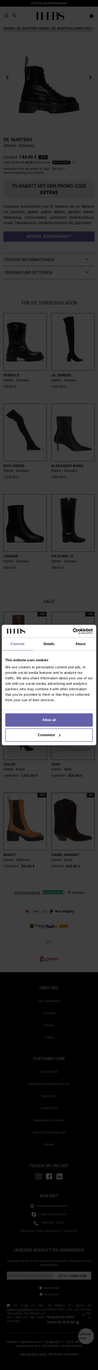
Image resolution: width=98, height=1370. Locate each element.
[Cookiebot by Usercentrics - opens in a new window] (73, 631)
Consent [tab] (17, 644)
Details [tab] (49, 644)
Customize (46, 735)
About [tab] (80, 644)
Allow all (49, 720)
